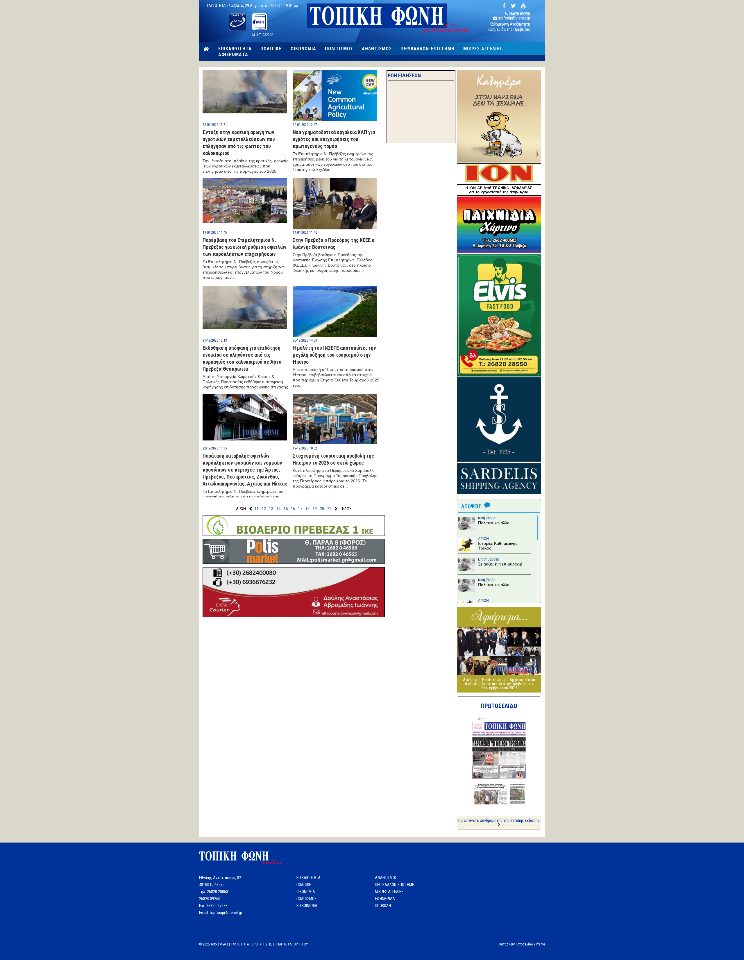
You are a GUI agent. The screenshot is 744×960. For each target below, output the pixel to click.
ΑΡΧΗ (241, 508)
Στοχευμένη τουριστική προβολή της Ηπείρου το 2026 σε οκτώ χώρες (333, 459)
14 (278, 508)
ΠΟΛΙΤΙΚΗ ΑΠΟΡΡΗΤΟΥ (291, 944)
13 (271, 508)
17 (300, 508)
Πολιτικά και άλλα (493, 522)
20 (322, 508)
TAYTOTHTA (240, 944)
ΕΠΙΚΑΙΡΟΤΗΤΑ (235, 49)
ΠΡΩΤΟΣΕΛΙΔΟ (499, 705)
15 (286, 508)
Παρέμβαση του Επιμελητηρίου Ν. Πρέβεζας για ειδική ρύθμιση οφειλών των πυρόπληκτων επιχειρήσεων (245, 247)
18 (307, 508)
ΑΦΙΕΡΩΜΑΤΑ (233, 54)
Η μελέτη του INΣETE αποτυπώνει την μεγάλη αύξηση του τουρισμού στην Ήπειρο (334, 355)
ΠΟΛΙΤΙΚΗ (271, 49)
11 (257, 508)
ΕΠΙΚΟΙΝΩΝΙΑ (306, 905)
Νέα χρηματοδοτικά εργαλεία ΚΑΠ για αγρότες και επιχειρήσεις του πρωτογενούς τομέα (334, 139)
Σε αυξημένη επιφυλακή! (500, 564)
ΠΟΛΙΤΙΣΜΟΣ (339, 49)
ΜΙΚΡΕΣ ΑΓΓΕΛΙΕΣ (482, 49)
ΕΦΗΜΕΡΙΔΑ (385, 898)
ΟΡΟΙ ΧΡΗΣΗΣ (261, 944)
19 (315, 508)
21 (329, 508)
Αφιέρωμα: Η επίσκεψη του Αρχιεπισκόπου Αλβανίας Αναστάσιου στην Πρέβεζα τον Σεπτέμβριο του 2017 (499, 683)
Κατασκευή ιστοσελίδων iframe (522, 944)
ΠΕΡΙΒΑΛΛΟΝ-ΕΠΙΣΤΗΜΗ (427, 49)
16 (293, 508)
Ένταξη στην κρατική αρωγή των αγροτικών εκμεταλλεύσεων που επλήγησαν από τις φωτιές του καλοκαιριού (239, 142)
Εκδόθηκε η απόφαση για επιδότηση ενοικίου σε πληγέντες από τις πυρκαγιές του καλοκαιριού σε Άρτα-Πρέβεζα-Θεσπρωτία (243, 358)
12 (264, 508)
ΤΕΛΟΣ (346, 508)
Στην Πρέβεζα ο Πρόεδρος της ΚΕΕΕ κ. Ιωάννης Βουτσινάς (334, 243)
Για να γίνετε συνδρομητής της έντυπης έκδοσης (499, 820)
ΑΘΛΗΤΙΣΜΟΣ (377, 49)
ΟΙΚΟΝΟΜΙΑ (303, 49)
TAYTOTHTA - (218, 5)
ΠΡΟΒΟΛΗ (383, 905)
